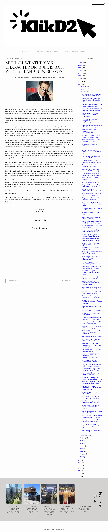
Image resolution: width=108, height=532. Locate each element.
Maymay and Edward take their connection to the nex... (92, 420)
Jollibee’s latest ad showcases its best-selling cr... (92, 350)
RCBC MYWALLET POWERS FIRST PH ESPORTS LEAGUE (91, 332)
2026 (80, 62)
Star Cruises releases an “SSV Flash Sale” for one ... (92, 412)
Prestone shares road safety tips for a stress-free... (91, 140)
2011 (79, 476)
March (82, 451)
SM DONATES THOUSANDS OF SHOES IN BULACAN (91, 393)
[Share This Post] (38, 211)
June (82, 443)
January (83, 457)
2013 (80, 471)
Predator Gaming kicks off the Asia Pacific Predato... (92, 105)
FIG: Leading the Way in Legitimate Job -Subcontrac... (90, 120)
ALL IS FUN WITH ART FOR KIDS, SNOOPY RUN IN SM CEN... (91, 204)
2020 (80, 78)
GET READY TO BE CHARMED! (92, 310)
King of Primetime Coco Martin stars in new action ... (92, 198)
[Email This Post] (42, 211)
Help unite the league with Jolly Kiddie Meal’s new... (91, 369)
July (81, 440)
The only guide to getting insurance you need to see (91, 263)
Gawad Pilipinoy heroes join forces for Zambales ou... (91, 235)
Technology (57, 51)
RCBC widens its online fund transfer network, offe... (91, 397)
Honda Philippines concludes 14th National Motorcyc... (91, 222)
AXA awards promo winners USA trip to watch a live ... (91, 340)
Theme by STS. (59, 529)
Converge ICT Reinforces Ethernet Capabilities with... (92, 378)
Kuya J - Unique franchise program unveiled (90, 244)
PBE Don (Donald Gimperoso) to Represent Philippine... (92, 416)
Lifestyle (25, 51)
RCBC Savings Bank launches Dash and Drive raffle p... (91, 288)
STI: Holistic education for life (92, 182)
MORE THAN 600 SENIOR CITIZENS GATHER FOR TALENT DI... (90, 114)
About (82, 51)
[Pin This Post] (40, 211)
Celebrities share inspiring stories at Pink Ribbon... (90, 231)
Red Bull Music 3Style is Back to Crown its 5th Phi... (92, 136)
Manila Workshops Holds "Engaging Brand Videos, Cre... (90, 272)
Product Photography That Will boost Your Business (91, 296)
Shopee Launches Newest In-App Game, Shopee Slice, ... (92, 318)
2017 (80, 460)
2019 (80, 81)
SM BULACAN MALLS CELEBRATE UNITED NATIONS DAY (89, 131)
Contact (75, 51)
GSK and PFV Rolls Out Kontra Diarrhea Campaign (92, 327)
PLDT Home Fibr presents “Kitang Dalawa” (90, 374)
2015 (80, 465)
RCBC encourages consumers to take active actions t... (92, 382)
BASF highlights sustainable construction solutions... (91, 431)
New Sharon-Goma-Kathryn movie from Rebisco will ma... (91, 100)
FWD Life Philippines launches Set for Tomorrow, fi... (92, 126)
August (82, 438)
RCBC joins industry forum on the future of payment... (92, 194)
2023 (80, 70)
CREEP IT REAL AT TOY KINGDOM (90, 178)
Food (32, 51)
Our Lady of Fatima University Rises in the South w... (91, 165)
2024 (80, 68)
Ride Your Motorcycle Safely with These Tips (91, 218)
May (81, 446)
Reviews (48, 51)
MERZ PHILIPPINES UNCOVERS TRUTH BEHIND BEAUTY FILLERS (92, 387)
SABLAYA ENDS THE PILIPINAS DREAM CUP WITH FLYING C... (90, 282)
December (83, 86)
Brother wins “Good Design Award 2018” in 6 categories (92, 170)
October (83, 92)
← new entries (12, 281)
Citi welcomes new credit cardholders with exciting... (91, 174)
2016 (80, 463)
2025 (80, 65)
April (81, 449)
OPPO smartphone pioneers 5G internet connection (91, 95)
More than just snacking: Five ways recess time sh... (91, 277)
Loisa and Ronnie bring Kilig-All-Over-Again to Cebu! (91, 365)
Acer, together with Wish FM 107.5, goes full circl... (91, 322)
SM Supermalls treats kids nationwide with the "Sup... (92, 239)
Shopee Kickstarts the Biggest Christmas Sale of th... (92, 185)
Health (67, 51)
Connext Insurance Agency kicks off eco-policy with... (91, 161)
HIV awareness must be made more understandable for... (92, 109)
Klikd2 (46, 529)
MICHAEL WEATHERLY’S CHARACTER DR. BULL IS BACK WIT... (91, 345)
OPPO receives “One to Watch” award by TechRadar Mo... (92, 151)
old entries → (67, 281)
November (83, 89)
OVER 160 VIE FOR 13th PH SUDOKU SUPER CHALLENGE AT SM (91, 355)
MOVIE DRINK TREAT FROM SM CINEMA (91, 314)
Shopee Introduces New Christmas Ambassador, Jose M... (90, 145)
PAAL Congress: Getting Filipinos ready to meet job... (90, 425)
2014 (80, 468)
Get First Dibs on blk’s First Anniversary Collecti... (91, 361)
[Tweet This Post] (36, 211)
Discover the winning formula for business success (91, 292)
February (83, 454)
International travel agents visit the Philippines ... (91, 157)
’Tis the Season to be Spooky (92, 336)
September (84, 435)
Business (40, 51)
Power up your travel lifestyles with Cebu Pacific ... (92, 252)
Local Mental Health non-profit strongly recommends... (90, 257)
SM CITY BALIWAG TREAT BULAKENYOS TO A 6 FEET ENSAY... (92, 301)
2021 (80, 76)
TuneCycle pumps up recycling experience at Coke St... (92, 401)
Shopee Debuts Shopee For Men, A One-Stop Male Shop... (91, 406)
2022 (80, 73)
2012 (80, 473)
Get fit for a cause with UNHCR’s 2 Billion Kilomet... (92, 190)
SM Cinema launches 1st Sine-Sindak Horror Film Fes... (92, 267)
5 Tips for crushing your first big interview (91, 307)
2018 (80, 84)
